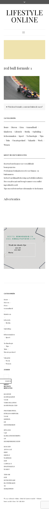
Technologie (31, 136)
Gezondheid (31, 127)
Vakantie (31, 140)
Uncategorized (18, 140)
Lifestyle (18, 131)
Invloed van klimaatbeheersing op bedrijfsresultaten (23, 178)
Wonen (7, 145)
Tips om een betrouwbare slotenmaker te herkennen (23, 188)
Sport (21, 136)
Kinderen (8, 131)
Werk (40, 140)
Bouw (6, 127)
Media (27, 131)
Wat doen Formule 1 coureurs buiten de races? (25, 107)
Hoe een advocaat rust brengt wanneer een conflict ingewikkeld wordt (9, 458)
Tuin (8, 140)
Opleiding (36, 131)
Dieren (14, 127)
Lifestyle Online (24, 16)
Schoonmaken (10, 136)
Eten (22, 127)
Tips (41, 136)
